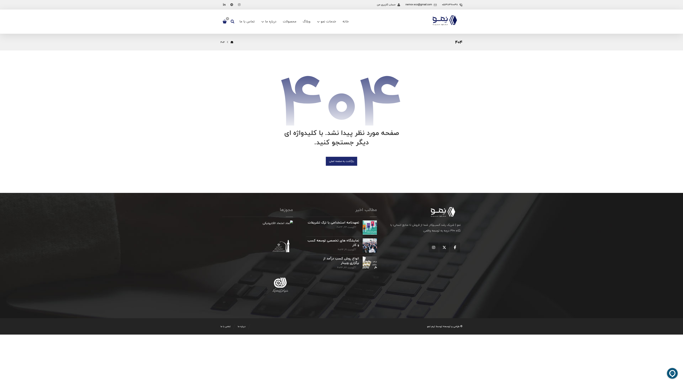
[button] (239, 4)
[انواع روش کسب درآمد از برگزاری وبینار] (370, 263)
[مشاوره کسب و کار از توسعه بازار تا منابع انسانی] (444, 20)
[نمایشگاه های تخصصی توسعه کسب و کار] (370, 245)
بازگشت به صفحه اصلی (341, 161)
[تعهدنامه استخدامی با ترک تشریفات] (370, 227)
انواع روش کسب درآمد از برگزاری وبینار (341, 260)
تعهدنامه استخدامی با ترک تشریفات (333, 222)
